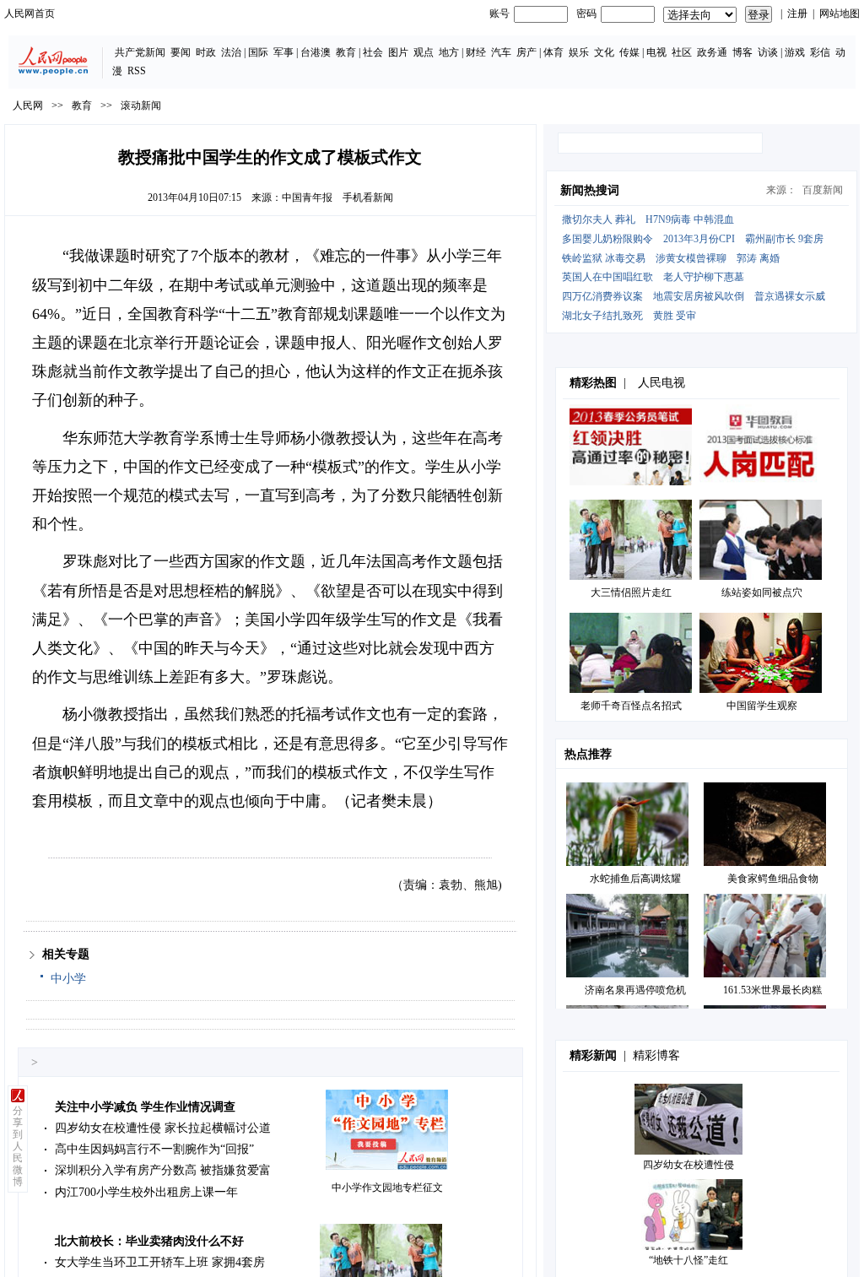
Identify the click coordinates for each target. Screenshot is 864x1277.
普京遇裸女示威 (789, 296)
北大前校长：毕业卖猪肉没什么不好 (149, 1241)
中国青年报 (307, 197)
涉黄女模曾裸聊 (691, 258)
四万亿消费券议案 (602, 296)
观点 (423, 52)
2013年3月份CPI (699, 239)
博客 (742, 52)
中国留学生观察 (761, 706)
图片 (398, 52)
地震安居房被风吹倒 (698, 296)
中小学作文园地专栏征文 (387, 1187)
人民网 (28, 105)
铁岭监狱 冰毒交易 (603, 258)
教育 (346, 52)
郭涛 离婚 (758, 258)
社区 (682, 52)
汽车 (501, 52)
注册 (797, 13)
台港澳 (315, 52)
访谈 (768, 52)
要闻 (180, 52)
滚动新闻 (141, 105)
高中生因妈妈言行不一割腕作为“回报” (154, 1149)
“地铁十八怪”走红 (688, 1260)
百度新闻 (822, 190)
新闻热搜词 (589, 190)
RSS (136, 71)
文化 (604, 52)
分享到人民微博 (18, 1146)
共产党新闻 (140, 52)
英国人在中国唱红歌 (607, 277)
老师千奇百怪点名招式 (631, 706)
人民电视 (661, 382)
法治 (231, 52)
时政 (206, 52)
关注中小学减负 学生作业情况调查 (145, 1107)
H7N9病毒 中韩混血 (689, 219)
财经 (476, 52)
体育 (553, 52)
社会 (373, 52)
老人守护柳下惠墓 (703, 277)
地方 (449, 52)
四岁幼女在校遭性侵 (688, 1165)
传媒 (629, 52)
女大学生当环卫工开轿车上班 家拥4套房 (160, 1262)
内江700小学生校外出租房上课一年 (146, 1192)
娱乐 (579, 52)
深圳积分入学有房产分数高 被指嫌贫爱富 (163, 1170)
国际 (258, 52)
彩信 (820, 52)
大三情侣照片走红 (631, 592)
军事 (283, 52)
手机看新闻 (368, 197)
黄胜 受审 (674, 316)
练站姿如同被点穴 (761, 592)
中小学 (68, 978)
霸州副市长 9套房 (784, 239)
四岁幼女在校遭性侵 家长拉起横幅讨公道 (163, 1128)
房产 (526, 52)
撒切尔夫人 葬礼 (598, 219)
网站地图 (839, 13)
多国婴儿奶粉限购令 (607, 239)
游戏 (795, 52)
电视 (656, 52)
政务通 (712, 52)
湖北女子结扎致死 (602, 316)
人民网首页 (29, 13)
